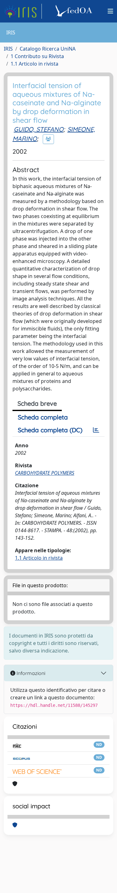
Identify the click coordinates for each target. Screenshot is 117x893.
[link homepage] (23, 11)
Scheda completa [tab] (43, 417)
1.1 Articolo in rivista (34, 63)
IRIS (8, 48)
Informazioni (30, 673)
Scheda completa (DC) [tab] (50, 430)
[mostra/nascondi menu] (110, 11)
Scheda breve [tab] (37, 403)
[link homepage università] (75, 11)
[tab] (96, 430)
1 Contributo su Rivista (37, 56)
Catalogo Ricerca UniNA (48, 48)
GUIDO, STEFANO (38, 129)
